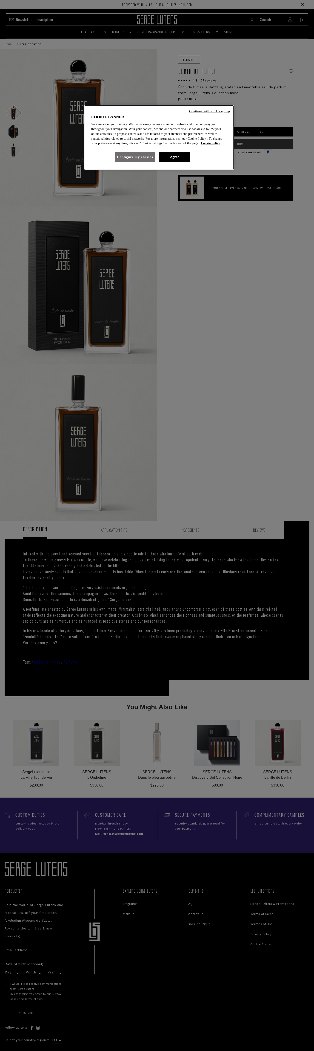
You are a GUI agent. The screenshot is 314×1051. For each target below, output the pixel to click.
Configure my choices (135, 157)
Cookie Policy (210, 143)
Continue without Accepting (209, 111)
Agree (174, 157)
